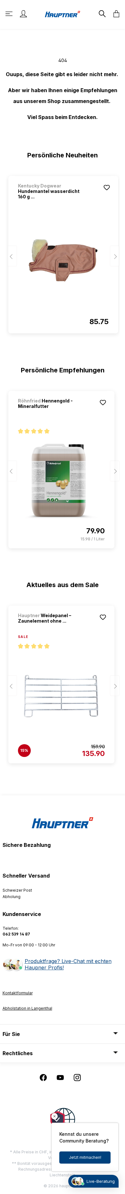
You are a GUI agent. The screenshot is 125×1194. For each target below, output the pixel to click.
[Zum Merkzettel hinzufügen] (106, 187)
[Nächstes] (115, 256)
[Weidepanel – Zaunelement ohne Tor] (61, 696)
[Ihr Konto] (23, 13)
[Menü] (10, 13)
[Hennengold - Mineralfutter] (61, 481)
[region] (63, 251)
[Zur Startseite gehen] (62, 13)
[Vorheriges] (12, 256)
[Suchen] (102, 13)
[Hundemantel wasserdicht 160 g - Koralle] (63, 266)
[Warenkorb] (114, 13)
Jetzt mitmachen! (85, 1157)
